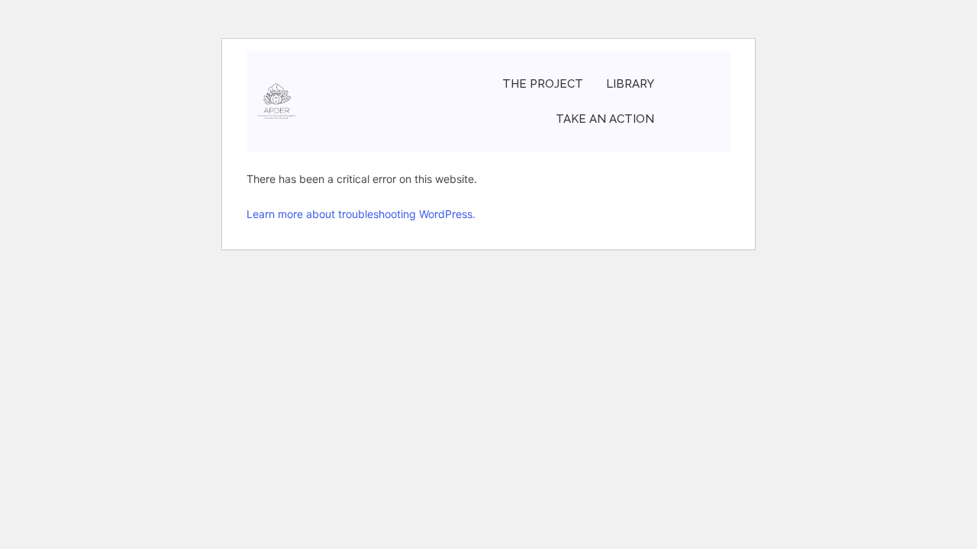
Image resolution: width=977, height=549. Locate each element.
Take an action (605, 119)
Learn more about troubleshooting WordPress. (361, 213)
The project (542, 84)
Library (630, 84)
